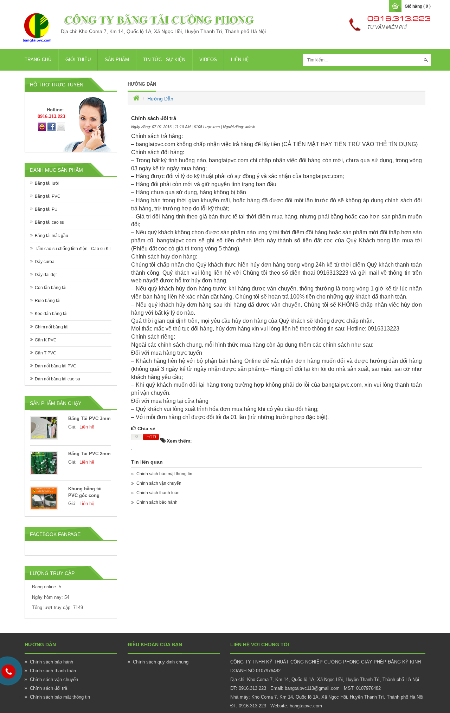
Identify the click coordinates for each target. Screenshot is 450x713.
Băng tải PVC (47, 196)
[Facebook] (51, 126)
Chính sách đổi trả (48, 688)
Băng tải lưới (47, 183)
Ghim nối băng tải (52, 327)
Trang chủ (38, 59)
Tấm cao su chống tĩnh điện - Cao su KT (73, 248)
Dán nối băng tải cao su (57, 379)
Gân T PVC (45, 353)
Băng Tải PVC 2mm (89, 453)
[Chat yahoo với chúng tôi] (42, 126)
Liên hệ (240, 59)
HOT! (151, 437)
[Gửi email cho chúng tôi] (61, 126)
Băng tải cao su (49, 222)
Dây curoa (44, 261)
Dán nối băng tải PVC (55, 366)
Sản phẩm (117, 59)
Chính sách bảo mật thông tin (164, 473)
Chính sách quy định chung (160, 662)
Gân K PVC (46, 340)
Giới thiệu (78, 59)
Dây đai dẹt (46, 274)
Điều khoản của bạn (155, 644)
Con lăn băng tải (50, 287)
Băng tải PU (46, 209)
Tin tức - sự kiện (164, 59)
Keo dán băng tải (51, 313)
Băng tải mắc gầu (51, 235)
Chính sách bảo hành (157, 502)
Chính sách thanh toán (158, 492)
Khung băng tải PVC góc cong (85, 492)
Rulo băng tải (47, 300)
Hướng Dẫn (142, 84)
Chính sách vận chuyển (158, 483)
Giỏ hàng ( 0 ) (418, 6)
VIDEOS (208, 59)
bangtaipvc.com (306, 705)
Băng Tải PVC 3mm (89, 418)
